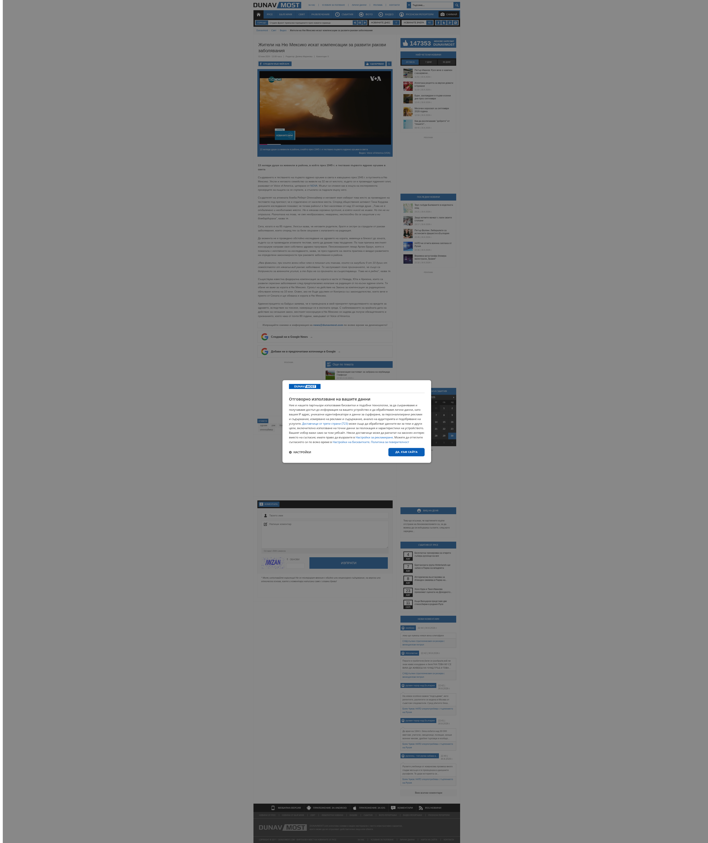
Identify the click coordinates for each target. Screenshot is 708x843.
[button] (300, 452)
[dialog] (356, 421)
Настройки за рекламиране (374, 437)
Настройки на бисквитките (351, 442)
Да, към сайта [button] (406, 452)
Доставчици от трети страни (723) (325, 423)
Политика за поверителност (390, 442)
